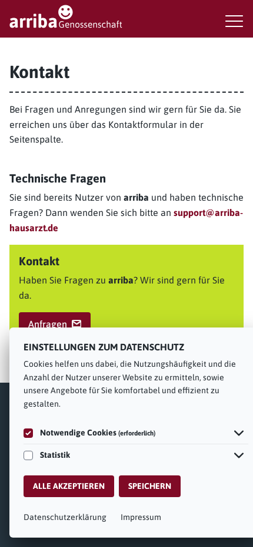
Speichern (149, 486)
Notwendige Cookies (97, 432)
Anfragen (47, 324)
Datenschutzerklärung (65, 517)
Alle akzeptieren (69, 486)
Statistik (55, 455)
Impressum (141, 517)
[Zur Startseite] (126, 16)
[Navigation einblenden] (234, 21)
